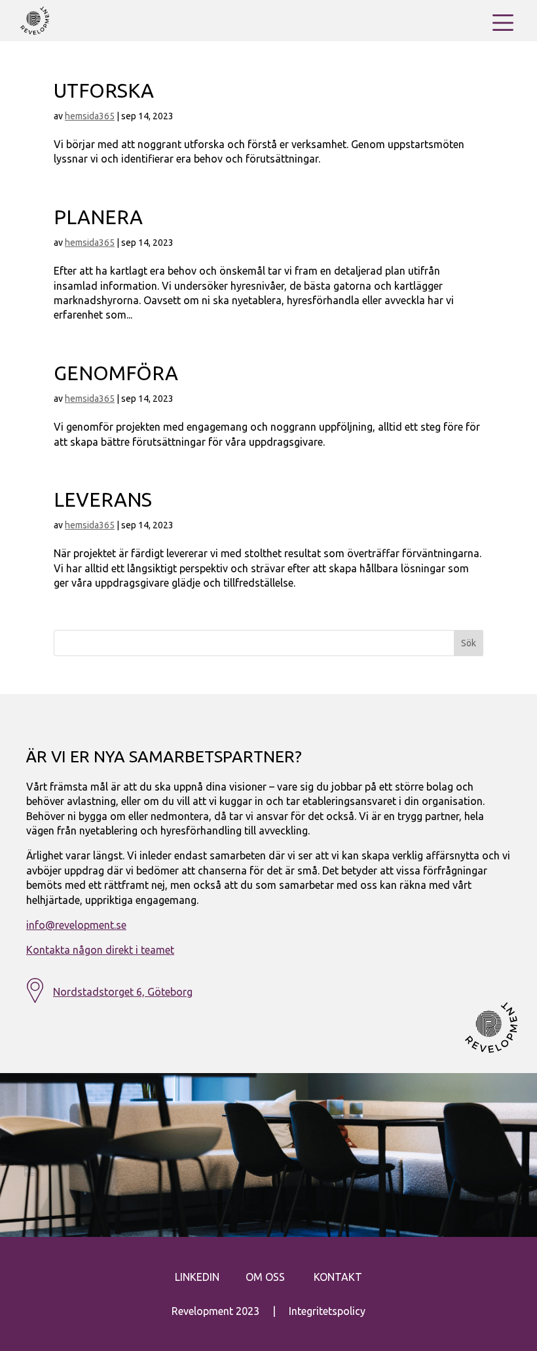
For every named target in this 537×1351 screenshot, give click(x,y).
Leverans (103, 499)
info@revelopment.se (76, 925)
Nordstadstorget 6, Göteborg (123, 992)
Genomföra (116, 373)
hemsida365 (90, 116)
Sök (468, 643)
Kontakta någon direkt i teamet (100, 950)
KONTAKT (338, 1277)
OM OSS (265, 1277)
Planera (98, 217)
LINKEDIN (197, 1277)
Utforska (104, 90)
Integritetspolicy (327, 1311)
